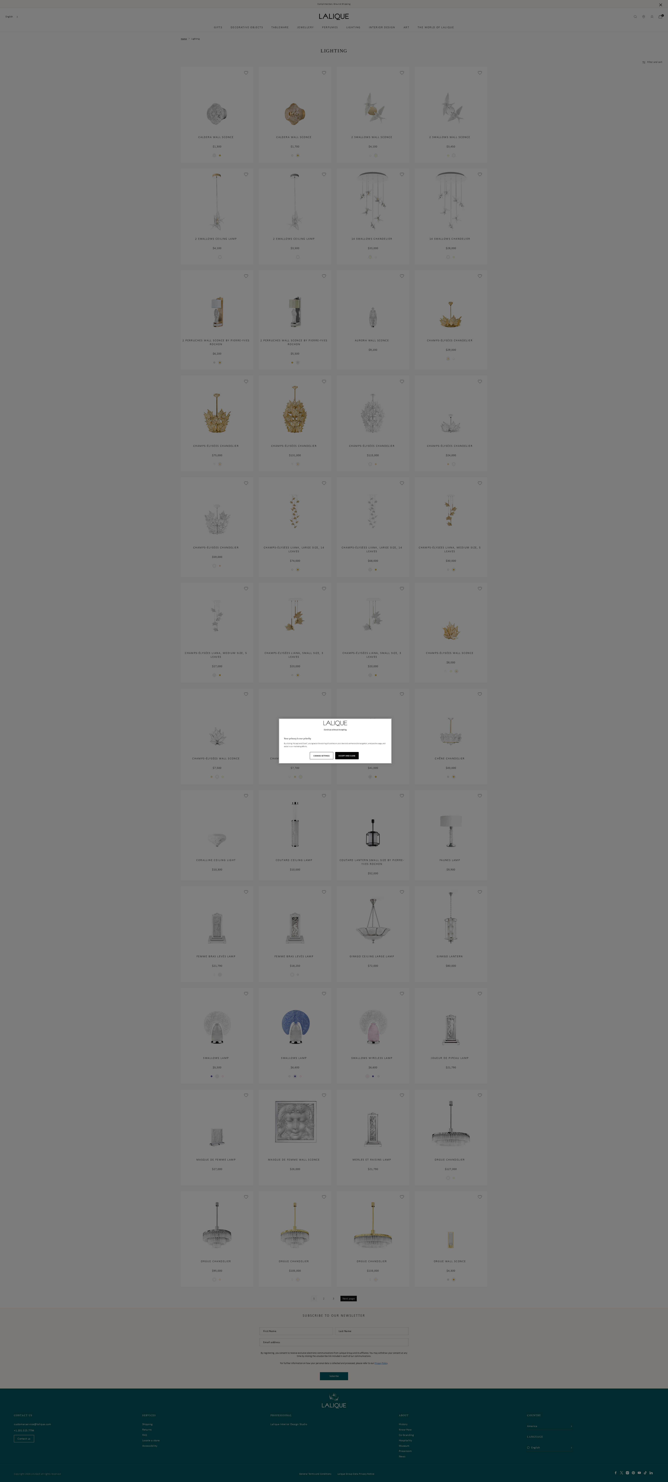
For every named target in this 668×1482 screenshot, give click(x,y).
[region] (335, 741)
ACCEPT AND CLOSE (347, 755)
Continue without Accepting (335, 729)
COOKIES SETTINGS (321, 755)
